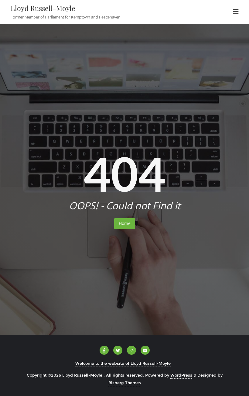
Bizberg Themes (124, 382)
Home (125, 223)
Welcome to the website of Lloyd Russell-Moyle (123, 363)
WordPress (181, 375)
